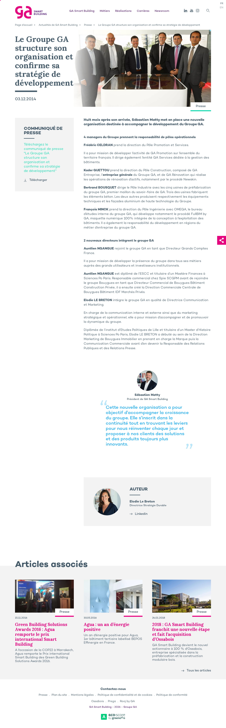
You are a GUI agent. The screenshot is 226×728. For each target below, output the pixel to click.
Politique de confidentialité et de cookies (125, 695)
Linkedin (141, 514)
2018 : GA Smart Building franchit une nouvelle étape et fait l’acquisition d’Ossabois (181, 632)
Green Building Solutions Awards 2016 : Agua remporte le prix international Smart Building (41, 634)
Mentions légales (82, 695)
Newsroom (162, 11)
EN (221, 7)
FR (221, 3)
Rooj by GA (127, 701)
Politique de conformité (171, 695)
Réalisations (123, 11)
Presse (43, 695)
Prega (112, 701)
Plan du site (59, 695)
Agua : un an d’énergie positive (106, 627)
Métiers (105, 11)
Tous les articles (199, 670)
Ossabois (97, 701)
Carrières (143, 11)
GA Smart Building (81, 11)
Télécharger (38, 180)
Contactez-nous (113, 689)
